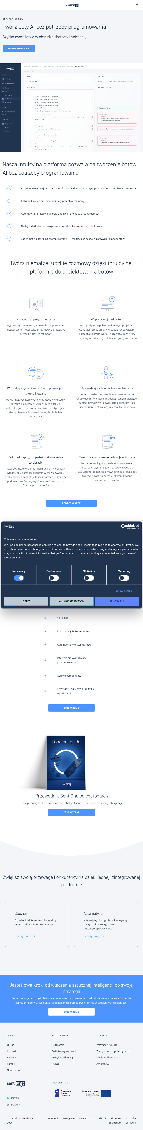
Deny (26, 601)
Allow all (117, 601)
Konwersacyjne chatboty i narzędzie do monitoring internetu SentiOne (71, 6)
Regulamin (58, 1045)
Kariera (11, 1057)
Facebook (52, 1118)
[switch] (54, 578)
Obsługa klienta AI (107, 1057)
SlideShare (115, 1122)
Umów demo (71, 707)
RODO (55, 1063)
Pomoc (15, 1097)
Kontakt (11, 1051)
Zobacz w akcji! (71, 503)
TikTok (102, 1118)
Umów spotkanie (18, 48)
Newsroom (13, 1070)
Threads (84, 1118)
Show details (124, 590)
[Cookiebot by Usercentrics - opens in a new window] (123, 526)
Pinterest (116, 1118)
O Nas (10, 1045)
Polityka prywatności (64, 1051)
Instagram (69, 1118)
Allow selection (71, 601)
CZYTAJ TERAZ (71, 812)
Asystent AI (103, 1063)
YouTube (131, 1118)
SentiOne (27, 1118)
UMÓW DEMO (71, 1011)
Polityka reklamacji (63, 1057)
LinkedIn (131, 1122)
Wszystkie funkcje (106, 1045)
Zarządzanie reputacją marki (113, 1051)
